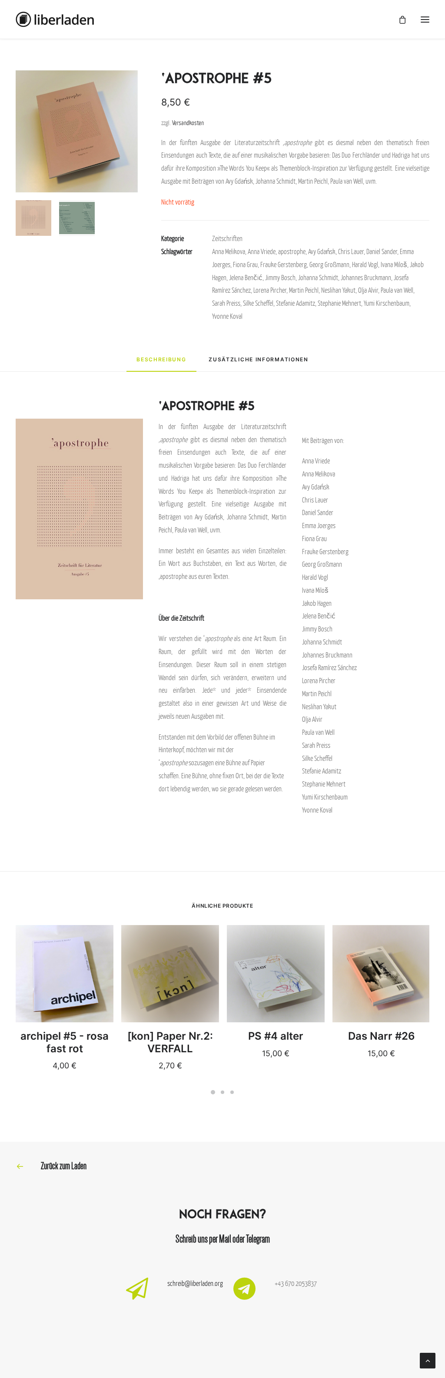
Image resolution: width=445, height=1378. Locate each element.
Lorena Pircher (269, 290)
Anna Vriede (262, 251)
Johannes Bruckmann (366, 277)
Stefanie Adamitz (295, 303)
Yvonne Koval (227, 316)
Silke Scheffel (258, 303)
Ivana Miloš (394, 264)
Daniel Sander (381, 251)
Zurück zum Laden (63, 1165)
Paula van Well (397, 290)
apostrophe (292, 251)
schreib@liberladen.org (195, 1283)
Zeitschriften (227, 238)
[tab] (161, 363)
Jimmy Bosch (280, 277)
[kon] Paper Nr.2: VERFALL (170, 1042)
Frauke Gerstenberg (283, 264)
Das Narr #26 (381, 1036)
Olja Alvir (368, 290)
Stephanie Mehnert (339, 303)
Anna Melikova (228, 251)
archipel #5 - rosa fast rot (64, 1042)
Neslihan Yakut (338, 290)
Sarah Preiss (226, 303)
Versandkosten (188, 122)
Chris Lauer (351, 251)
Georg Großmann (329, 264)
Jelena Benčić (245, 277)
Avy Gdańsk (321, 251)
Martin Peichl (304, 290)
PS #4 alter (275, 1036)
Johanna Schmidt (318, 277)
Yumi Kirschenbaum (386, 303)
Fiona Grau (245, 264)
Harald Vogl (365, 264)
